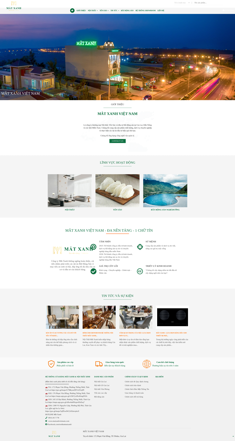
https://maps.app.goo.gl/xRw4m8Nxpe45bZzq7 (66, 402)
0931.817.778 (53, 418)
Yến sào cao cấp (100, 393)
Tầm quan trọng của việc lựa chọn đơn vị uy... (135, 334)
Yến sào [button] (103, 10)
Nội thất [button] (92, 10)
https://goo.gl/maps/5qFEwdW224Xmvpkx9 (62, 411)
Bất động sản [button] (127, 10)
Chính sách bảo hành (133, 385)
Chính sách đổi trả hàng (134, 397)
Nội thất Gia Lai (100, 382)
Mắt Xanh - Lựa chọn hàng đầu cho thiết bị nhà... (171, 334)
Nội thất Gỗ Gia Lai (101, 385)
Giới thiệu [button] (81, 10)
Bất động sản (99, 397)
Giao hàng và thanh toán (134, 393)
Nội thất (70, 210)
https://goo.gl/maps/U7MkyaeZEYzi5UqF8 (67, 390)
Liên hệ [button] (161, 10)
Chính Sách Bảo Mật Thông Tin (137, 389)
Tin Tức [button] (114, 10)
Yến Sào (117, 210)
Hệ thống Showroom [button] (145, 10)
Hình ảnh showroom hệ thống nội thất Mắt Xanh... (98, 334)
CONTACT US (117, 141)
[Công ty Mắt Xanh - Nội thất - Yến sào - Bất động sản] (14, 6)
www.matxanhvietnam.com (58, 421)
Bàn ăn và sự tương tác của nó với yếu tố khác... (61, 334)
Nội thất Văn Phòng (101, 389)
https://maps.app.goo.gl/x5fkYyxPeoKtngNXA (69, 396)
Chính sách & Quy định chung (136, 382)
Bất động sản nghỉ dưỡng (165, 210)
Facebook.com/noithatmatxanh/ (59, 424)
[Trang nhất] (72, 10)
